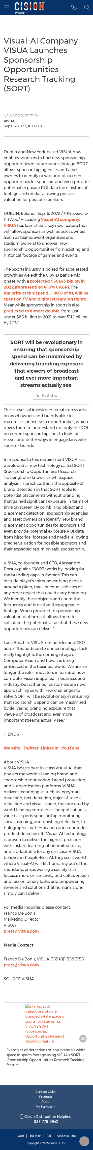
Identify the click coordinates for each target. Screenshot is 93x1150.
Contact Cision (46, 1092)
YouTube (71, 748)
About (46, 1101)
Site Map (35, 1135)
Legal (20, 1135)
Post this (49, 395)
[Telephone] (74, 7)
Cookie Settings (67, 1135)
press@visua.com (21, 931)
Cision (53, 1143)
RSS (49, 1135)
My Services (44, 1106)
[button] (46, 1024)
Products (46, 1097)
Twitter (31, 748)
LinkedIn (50, 748)
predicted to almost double (32, 311)
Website (12, 748)
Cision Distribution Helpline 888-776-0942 (47, 1119)
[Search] (86, 7)
